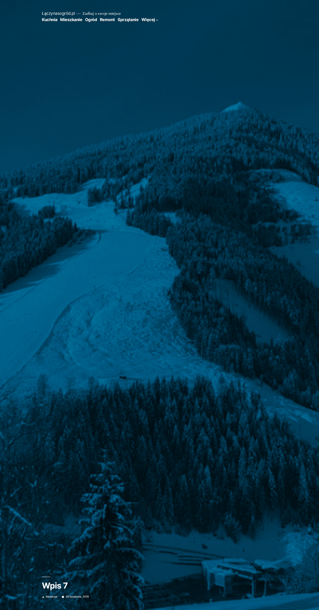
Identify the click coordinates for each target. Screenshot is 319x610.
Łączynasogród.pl (58, 13)
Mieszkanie (71, 19)
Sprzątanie (128, 19)
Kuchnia (49, 19)
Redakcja (51, 596)
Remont (107, 19)
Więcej (148, 19)
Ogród (91, 19)
